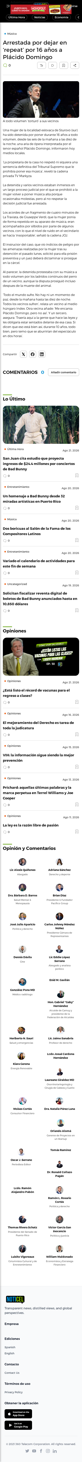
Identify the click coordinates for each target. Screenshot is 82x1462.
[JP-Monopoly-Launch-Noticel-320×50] (41, 9)
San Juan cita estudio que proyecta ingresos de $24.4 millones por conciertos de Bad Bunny (39, 463)
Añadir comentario (63, 372)
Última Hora (16, 17)
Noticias (39, 17)
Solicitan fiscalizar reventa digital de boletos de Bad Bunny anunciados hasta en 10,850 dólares (40, 598)
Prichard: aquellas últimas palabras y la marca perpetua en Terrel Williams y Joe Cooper (38, 792)
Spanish (10, 1347)
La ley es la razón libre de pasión (31, 825)
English (9, 1353)
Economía (61, 17)
